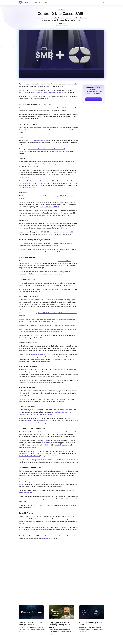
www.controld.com (64, 261)
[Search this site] (103, 2)
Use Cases (61, 10)
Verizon (29, 223)
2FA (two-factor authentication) (29, 456)
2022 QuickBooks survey (36, 140)
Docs (40, 2)
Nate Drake (62, 23)
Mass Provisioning (25, 492)
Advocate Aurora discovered (34, 420)
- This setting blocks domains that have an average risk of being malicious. (48, 325)
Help (45, 2)
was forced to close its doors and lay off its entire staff (46, 149)
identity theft (47, 443)
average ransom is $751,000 (49, 207)
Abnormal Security (35, 181)
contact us (46, 538)
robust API (32, 505)
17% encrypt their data (47, 215)
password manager (31, 447)
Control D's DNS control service (59, 243)
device (47, 473)
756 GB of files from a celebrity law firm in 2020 (57, 232)
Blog (36, 2)
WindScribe (58, 445)
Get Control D (93, 99)
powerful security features (40, 354)
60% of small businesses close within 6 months (47, 92)
